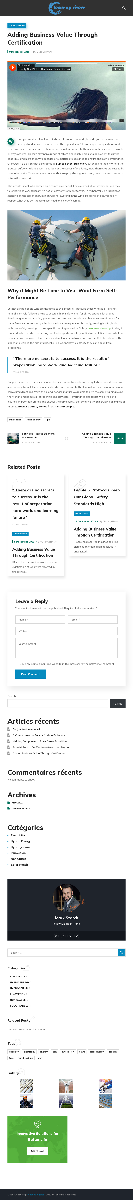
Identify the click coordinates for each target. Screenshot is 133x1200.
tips (47, 419)
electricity (18, 835)
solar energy (33, 419)
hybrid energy (21, 841)
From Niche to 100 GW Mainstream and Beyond (41, 747)
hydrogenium (17, 25)
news (82, 1051)
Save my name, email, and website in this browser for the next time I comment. (67, 663)
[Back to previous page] (66, 438)
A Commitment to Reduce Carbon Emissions (39, 735)
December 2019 (21, 808)
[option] (35, 527)
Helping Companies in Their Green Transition (40, 741)
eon (55, 1051)
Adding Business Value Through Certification (39, 753)
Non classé (18, 859)
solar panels (20, 864)
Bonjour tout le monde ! (26, 729)
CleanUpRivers (44, 51)
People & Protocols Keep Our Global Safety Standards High (97, 497)
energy (44, 1051)
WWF (40, 1057)
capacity (14, 1051)
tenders (113, 1051)
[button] (124, 8)
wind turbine (25, 1057)
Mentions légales (35, 1194)
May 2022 (17, 802)
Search (11, 696)
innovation (15, 419)
